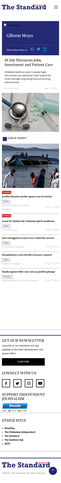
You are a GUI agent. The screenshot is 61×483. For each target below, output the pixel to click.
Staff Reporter (11, 230)
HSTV (7, 444)
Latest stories (17, 138)
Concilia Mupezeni (30, 281)
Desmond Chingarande (15, 247)
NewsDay (9, 428)
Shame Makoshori (13, 205)
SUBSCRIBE (23, 362)
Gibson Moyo (13, 88)
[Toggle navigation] (56, 7)
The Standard (12, 436)
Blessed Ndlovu (11, 281)
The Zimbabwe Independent (20, 432)
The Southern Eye (14, 440)
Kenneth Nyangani (13, 264)
